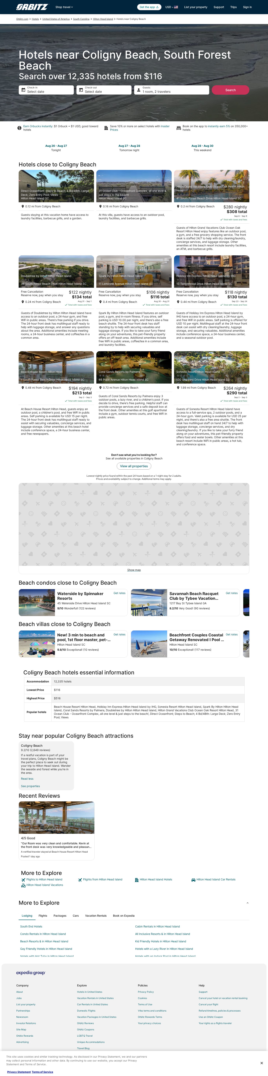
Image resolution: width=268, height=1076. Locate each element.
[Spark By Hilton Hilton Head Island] (134, 302)
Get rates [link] (119, 593)
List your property (195, 7)
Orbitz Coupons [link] (85, 1029)
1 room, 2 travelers (156, 91)
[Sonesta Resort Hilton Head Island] (211, 399)
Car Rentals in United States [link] (92, 1004)
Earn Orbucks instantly (37, 126)
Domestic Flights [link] (86, 1010)
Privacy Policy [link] (146, 991)
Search (230, 90)
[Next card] (247, 147)
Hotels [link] (35, 18)
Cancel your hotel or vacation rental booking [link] (223, 998)
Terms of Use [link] (145, 1004)
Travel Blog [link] (83, 1048)
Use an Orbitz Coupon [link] (211, 1016)
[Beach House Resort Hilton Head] (56, 399)
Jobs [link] (19, 998)
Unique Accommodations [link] (91, 1042)
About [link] (19, 991)
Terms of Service (42, 1071)
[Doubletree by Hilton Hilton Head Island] (56, 302)
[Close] (261, 1063)
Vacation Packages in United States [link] (96, 1016)
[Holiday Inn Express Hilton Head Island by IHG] (211, 302)
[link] (49, 880)
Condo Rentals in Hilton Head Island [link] (43, 933)
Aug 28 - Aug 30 (202, 145)
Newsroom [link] (22, 1016)
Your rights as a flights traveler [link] (215, 1023)
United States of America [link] (56, 18)
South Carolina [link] (81, 18)
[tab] (27, 915)
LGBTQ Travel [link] (85, 1035)
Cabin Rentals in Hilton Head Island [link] (157, 926)
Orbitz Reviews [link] (85, 1023)
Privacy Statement (19, 1071)
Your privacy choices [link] (149, 1023)
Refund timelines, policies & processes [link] (220, 1010)
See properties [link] (30, 786)
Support (219, 7)
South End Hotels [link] (31, 926)
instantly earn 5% (219, 126)
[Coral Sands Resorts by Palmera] (134, 399)
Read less (27, 778)
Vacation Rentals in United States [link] (95, 998)
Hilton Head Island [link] (103, 18)
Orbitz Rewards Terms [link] (150, 1016)
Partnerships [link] (23, 1010)
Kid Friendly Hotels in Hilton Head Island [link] (160, 941)
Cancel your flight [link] (208, 1004)
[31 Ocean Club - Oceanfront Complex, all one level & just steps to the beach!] (134, 211)
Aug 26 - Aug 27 (56, 145)
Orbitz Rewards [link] (24, 1035)
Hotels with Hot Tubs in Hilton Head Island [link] (47, 956)
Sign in (247, 7)
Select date (35, 91)
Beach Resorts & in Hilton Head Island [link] (44, 941)
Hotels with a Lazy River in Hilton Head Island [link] (164, 948)
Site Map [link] (21, 1029)
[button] (134, 902)
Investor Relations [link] (26, 1023)
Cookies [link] (142, 998)
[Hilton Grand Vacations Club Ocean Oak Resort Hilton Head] (211, 211)
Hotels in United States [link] (89, 991)
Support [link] (203, 991)
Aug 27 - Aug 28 (129, 145)
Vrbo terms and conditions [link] (152, 1010)
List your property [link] (26, 1004)
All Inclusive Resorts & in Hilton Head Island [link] (162, 933)
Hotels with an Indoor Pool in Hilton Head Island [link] (165, 956)
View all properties (134, 466)
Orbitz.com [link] (22, 18)
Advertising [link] (22, 1042)
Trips (233, 7)
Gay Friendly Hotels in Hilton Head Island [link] (46, 948)
